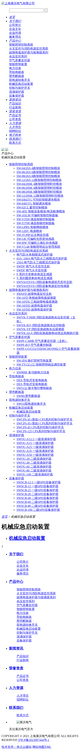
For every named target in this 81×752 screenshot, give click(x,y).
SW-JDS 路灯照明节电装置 (34, 360)
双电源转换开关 (19, 80)
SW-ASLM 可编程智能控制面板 (37, 215)
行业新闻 (15, 107)
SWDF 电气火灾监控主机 (33, 266)
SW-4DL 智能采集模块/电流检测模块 (41, 211)
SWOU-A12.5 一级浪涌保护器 (36, 439)
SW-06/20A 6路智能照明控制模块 (38, 172)
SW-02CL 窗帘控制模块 (32, 207)
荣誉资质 (15, 111)
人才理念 (15, 127)
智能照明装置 (18, 64)
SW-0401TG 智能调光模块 (34, 203)
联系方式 (15, 142)
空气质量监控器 (19, 60)
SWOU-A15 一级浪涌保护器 (35, 443)
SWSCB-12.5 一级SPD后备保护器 (39, 482)
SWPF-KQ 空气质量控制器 (34, 344)
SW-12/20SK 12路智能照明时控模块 (40, 195)
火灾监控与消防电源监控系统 (28, 48)
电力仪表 (15, 68)
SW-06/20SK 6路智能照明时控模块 (39, 187)
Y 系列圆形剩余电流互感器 (35, 278)
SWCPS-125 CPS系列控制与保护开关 (41, 431)
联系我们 (15, 138)
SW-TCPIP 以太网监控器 (33, 235)
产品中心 (15, 40)
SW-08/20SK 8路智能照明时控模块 (39, 191)
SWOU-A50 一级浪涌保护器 (35, 454)
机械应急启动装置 (21, 83)
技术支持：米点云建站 (17, 746)
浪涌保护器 (16, 91)
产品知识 (15, 103)
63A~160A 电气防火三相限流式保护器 (42, 258)
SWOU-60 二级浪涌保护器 (34, 466)
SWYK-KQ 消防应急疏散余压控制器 (41, 325)
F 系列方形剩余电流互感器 (34, 274)
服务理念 (15, 36)
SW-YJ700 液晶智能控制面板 (36, 223)
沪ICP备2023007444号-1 (33, 740)
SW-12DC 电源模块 (29, 231)
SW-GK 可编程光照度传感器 (35, 238)
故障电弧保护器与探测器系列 (28, 52)
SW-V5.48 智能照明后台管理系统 (38, 246)
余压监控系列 (18, 56)
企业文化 (15, 28)
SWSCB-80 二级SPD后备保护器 (37, 505)
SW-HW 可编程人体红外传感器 (37, 242)
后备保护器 (16, 95)
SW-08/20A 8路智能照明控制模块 (38, 176)
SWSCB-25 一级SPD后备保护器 (37, 490)
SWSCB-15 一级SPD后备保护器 (37, 486)
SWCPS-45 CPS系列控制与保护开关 (40, 427)
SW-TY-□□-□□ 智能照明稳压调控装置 (41, 364)
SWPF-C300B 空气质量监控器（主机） (42, 341)
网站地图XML (41, 746)
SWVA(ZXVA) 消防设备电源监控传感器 (43, 286)
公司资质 (15, 119)
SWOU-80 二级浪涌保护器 (34, 470)
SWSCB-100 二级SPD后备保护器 (38, 509)
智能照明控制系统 (21, 44)
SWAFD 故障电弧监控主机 (34, 293)
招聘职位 (15, 131)
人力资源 (15, 123)
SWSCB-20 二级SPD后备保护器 (37, 494)
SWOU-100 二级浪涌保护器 (35, 474)
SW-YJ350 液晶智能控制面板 (36, 219)
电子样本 (15, 134)
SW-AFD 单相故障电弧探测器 (36, 297)
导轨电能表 (16, 72)
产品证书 (15, 115)
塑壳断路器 (16, 76)
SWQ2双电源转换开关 (31, 403)
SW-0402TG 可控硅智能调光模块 (38, 199)
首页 (12, 17)
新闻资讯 (15, 99)
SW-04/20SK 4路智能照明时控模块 (39, 183)
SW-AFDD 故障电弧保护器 (34, 305)
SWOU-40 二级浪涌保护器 (34, 462)
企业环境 (15, 32)
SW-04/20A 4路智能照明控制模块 (38, 168)
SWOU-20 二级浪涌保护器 (34, 458)
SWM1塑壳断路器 (28, 396)
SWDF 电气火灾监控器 (32, 270)
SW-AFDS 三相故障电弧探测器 (37, 301)
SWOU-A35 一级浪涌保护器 (35, 450)
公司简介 (15, 25)
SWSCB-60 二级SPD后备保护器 (37, 502)
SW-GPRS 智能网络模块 (32, 227)
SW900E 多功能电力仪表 (33, 372)
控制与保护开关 (19, 87)
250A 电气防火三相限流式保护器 (38, 262)
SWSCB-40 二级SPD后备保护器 (37, 498)
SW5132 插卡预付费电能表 (34, 388)
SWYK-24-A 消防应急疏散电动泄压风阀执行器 (48, 333)
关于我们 (15, 21)
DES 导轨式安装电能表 (32, 380)
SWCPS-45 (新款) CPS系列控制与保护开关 (45, 419)
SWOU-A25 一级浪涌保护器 (35, 447)
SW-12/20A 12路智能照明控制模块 (39, 180)
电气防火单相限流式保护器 (35, 254)
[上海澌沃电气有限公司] (18, 3)
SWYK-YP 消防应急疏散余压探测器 (40, 329)
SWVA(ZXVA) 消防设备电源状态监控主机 (44, 282)
